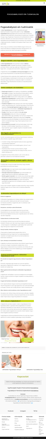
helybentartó (14, 347)
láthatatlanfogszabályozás (23, 347)
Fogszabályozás (8, 347)
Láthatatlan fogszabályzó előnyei (11, 369)
